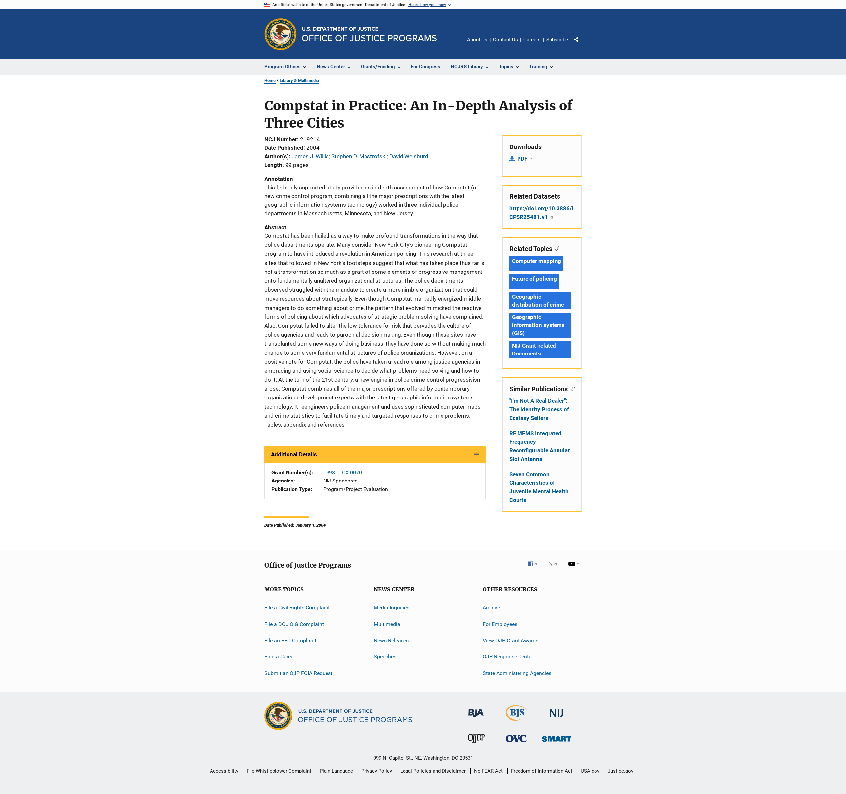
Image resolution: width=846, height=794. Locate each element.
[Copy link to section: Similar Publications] (571, 388)
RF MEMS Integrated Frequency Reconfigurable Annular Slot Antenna (539, 446)
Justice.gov (620, 771)
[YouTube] (575, 568)
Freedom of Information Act (541, 771)
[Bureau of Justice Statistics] (516, 722)
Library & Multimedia (299, 80)
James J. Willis (310, 156)
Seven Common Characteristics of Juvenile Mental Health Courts (539, 487)
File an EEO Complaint (290, 640)
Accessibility (224, 771)
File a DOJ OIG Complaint (294, 624)
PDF (523, 158)
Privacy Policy (376, 771)
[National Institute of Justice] (556, 718)
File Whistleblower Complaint (279, 771)
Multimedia (387, 624)
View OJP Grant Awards (510, 640)
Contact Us (505, 40)
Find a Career (279, 656)
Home (270, 80)
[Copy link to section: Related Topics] (555, 248)
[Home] (369, 34)
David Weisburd (408, 156)
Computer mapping (536, 261)
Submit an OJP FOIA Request (298, 673)
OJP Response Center (508, 656)
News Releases (391, 640)
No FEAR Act (488, 771)
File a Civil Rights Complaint (297, 608)
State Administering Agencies (517, 673)
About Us (477, 40)
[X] (555, 568)
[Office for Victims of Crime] (516, 743)
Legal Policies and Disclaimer (433, 771)
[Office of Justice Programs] (280, 34)
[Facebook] (535, 568)
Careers (532, 40)
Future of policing (534, 278)
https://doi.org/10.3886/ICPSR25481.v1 (541, 212)
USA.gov (590, 771)
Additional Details (294, 454)
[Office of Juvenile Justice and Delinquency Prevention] (476, 744)
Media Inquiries (391, 608)
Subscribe (557, 40)
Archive (491, 608)
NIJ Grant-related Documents (534, 349)
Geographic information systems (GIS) (538, 325)
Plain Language (336, 771)
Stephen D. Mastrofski (359, 156)
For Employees (500, 624)
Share (582, 44)
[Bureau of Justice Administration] (476, 718)
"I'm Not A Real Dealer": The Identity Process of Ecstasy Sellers (539, 409)
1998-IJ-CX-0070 (342, 472)
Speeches (385, 656)
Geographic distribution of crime (538, 300)
